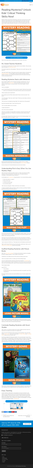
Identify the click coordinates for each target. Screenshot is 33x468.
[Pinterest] (31, 2)
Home (3, 456)
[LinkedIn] (7, 437)
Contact (3, 461)
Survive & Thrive (5, 459)
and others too (16, 398)
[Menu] (30, 5)
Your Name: (4, 442)
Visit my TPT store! (25, 0)
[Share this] (5, 412)
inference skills (11, 82)
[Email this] (3, 412)
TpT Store (4, 460)
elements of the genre (5, 73)
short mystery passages (9, 253)
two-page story (11, 177)
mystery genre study (12, 67)
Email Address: (4, 446)
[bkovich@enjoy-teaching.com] (2, 435)
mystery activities (23, 162)
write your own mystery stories (7, 245)
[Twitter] (4, 437)
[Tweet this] (8, 412)
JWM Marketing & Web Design (21, 466)
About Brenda (4, 458)
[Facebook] (30, 2)
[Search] (32, 5)
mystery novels (6, 333)
